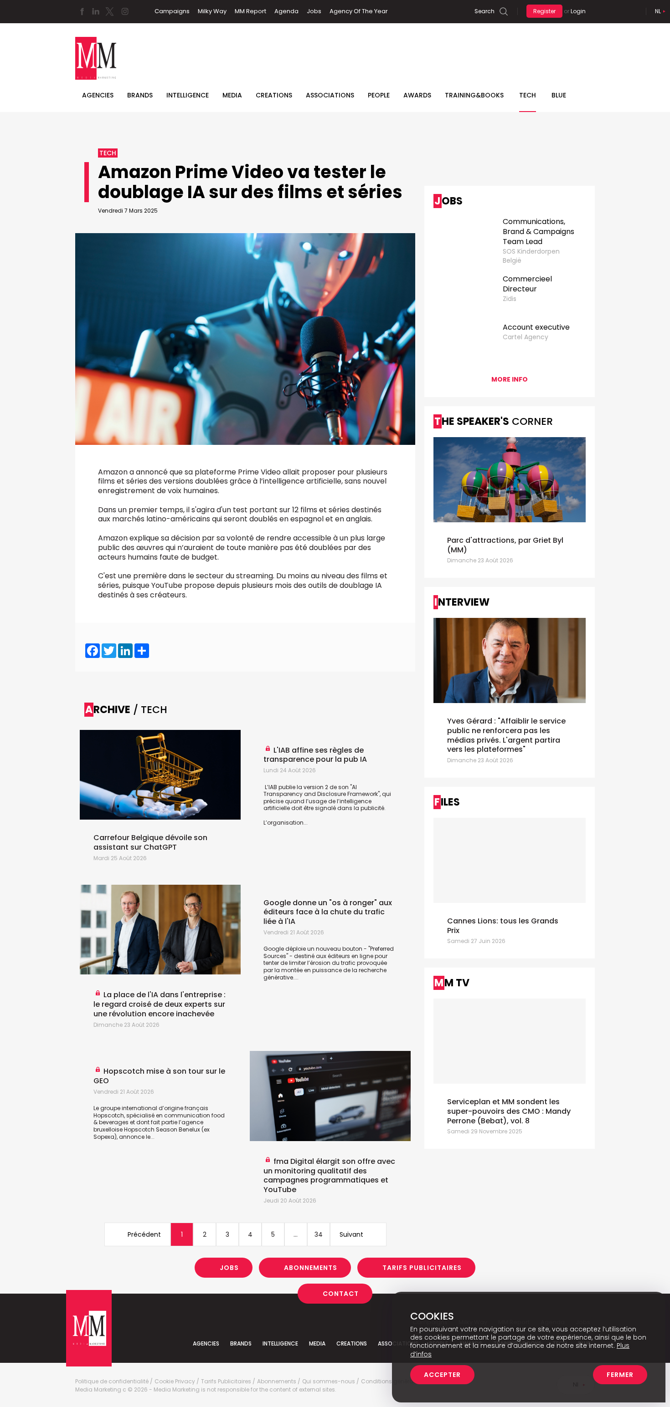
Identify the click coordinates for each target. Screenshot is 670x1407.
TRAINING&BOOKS (474, 95)
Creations (274, 95)
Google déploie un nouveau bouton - (315, 949)
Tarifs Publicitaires (422, 1267)
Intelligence (187, 95)
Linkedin (96, 11)
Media (232, 95)
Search (484, 11)
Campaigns (172, 11)
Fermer (620, 1374)
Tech (527, 95)
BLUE (558, 95)
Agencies (97, 95)
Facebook (82, 11)
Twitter (109, 11)
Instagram (125, 11)
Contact (341, 1293)
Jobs (314, 11)
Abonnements (310, 1267)
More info (509, 379)
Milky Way (212, 11)
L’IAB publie (280, 787)
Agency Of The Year (359, 11)
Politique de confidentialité (112, 1381)
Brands (140, 95)
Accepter (442, 1374)
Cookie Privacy (175, 1381)
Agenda (286, 11)
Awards (417, 95)
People (379, 95)
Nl (658, 11)
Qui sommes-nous (328, 1381)
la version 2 (312, 787)
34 (318, 1234)
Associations (330, 95)
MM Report (250, 11)
